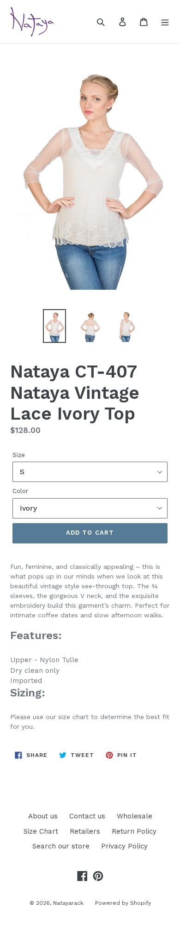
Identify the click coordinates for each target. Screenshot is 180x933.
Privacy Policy (124, 846)
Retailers (85, 831)
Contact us (87, 816)
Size (18, 454)
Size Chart (41, 831)
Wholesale (134, 816)
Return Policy (134, 831)
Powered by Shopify (123, 903)
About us (43, 816)
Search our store (61, 846)
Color (20, 491)
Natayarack (68, 903)
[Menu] (165, 21)
